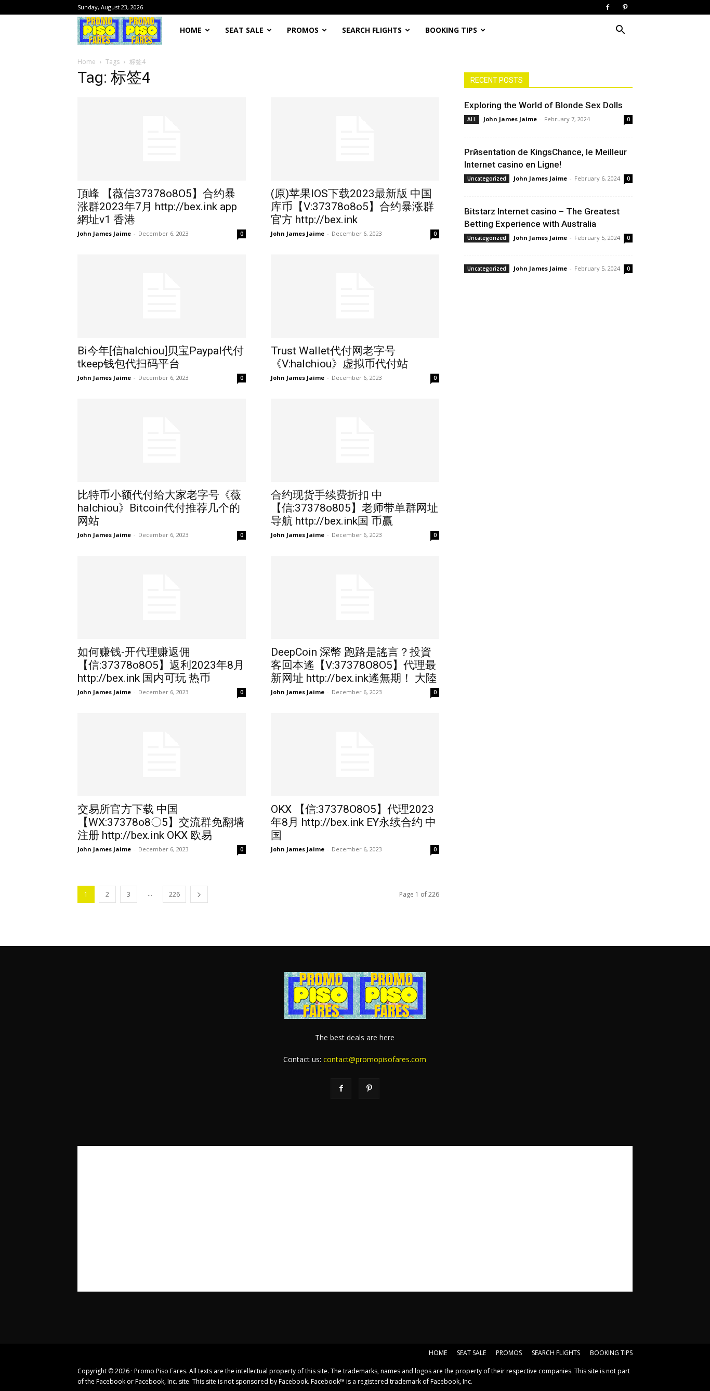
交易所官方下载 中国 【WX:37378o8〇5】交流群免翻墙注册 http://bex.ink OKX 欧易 (160, 822)
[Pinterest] (625, 7)
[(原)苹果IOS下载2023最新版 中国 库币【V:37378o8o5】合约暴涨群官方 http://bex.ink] (355, 139)
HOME (191, 30)
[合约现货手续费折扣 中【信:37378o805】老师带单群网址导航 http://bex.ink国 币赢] (355, 440)
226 (174, 894)
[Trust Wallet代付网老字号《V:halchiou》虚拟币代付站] (355, 296)
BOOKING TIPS (451, 30)
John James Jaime (104, 233)
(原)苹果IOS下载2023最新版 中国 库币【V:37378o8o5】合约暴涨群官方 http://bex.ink (352, 206)
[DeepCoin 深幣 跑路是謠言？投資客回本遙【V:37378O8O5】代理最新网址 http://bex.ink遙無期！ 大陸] (355, 597)
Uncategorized (486, 178)
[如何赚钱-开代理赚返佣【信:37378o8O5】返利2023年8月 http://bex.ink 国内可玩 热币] (161, 597)
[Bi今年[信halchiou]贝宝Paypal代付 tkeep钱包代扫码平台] (161, 296)
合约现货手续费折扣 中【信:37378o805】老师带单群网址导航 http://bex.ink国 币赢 (354, 508)
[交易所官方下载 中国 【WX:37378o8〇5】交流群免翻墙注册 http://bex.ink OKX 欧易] (161, 754)
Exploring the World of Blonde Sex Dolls (543, 105)
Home (86, 61)
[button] (620, 31)
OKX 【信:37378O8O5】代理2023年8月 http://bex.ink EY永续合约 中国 (353, 822)
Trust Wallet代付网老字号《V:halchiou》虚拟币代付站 (339, 357)
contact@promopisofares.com (374, 1059)
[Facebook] (607, 7)
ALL (471, 119)
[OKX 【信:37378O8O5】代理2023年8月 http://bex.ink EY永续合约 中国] (355, 754)
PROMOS (303, 30)
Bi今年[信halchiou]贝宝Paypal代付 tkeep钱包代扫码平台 (160, 357)
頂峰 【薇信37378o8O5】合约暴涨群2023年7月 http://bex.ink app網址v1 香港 (157, 206)
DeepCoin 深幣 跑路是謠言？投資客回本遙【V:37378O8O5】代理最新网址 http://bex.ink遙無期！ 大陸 (354, 665)
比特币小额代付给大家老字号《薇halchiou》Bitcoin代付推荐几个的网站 (159, 508)
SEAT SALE (244, 30)
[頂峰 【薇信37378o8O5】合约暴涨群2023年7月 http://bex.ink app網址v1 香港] (161, 139)
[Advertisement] (355, 1219)
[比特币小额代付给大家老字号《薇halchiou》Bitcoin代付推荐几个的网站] (161, 440)
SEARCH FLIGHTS (372, 30)
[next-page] (199, 894)
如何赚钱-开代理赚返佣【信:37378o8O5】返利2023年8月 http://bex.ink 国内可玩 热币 (160, 665)
